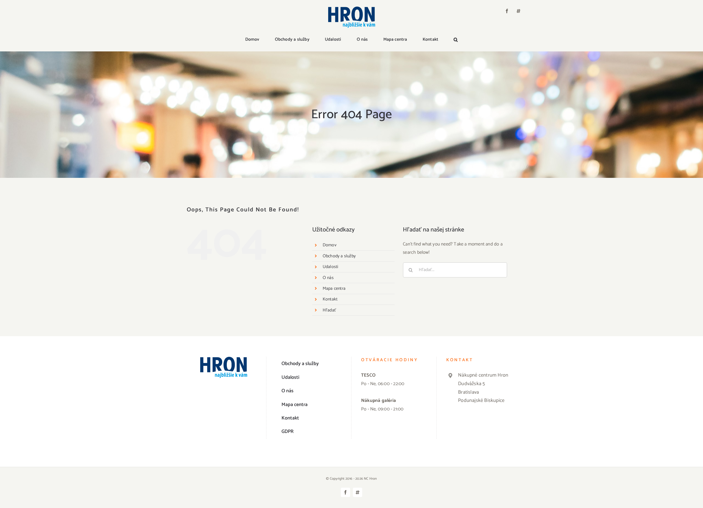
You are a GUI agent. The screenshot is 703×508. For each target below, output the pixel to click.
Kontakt (330, 299)
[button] (456, 39)
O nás (328, 277)
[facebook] (507, 11)
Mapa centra (334, 288)
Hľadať (329, 310)
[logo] (351, 9)
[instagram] (518, 11)
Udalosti (330, 266)
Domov (329, 245)
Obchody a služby (339, 256)
